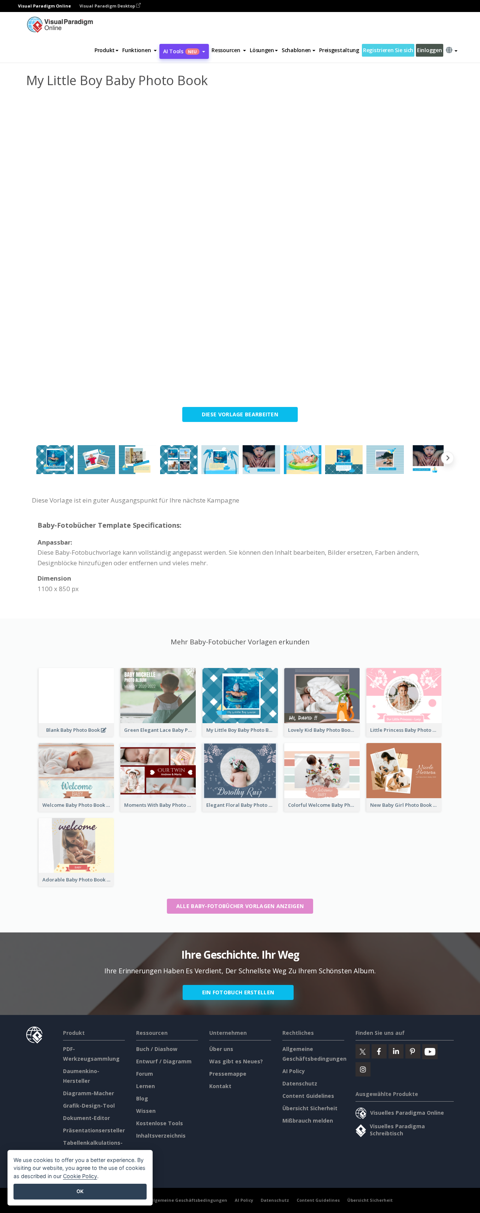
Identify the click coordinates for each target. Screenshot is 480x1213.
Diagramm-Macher (88, 1093)
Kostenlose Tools (159, 1123)
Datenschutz (299, 1083)
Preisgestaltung (339, 50)
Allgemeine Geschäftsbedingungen (188, 1200)
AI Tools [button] (180, 51)
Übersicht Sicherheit (310, 1108)
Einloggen (429, 50)
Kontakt (220, 1086)
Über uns (221, 1048)
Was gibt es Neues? (236, 1061)
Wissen (146, 1110)
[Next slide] (447, 460)
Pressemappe (227, 1073)
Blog (142, 1098)
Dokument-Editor (86, 1117)
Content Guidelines (308, 1095)
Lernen (145, 1086)
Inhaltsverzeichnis (161, 1135)
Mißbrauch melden (307, 1120)
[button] (139, 50)
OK (80, 1191)
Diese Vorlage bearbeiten (240, 414)
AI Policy (293, 1071)
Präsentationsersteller (94, 1130)
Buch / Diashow (156, 1048)
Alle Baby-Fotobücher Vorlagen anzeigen (240, 906)
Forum (144, 1073)
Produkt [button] (104, 50)
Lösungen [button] (262, 50)
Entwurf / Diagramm (164, 1061)
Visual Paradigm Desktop (108, 6)
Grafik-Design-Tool (89, 1105)
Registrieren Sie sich (388, 50)
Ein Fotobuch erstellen (238, 992)
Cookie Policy (80, 1176)
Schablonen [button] (296, 50)
